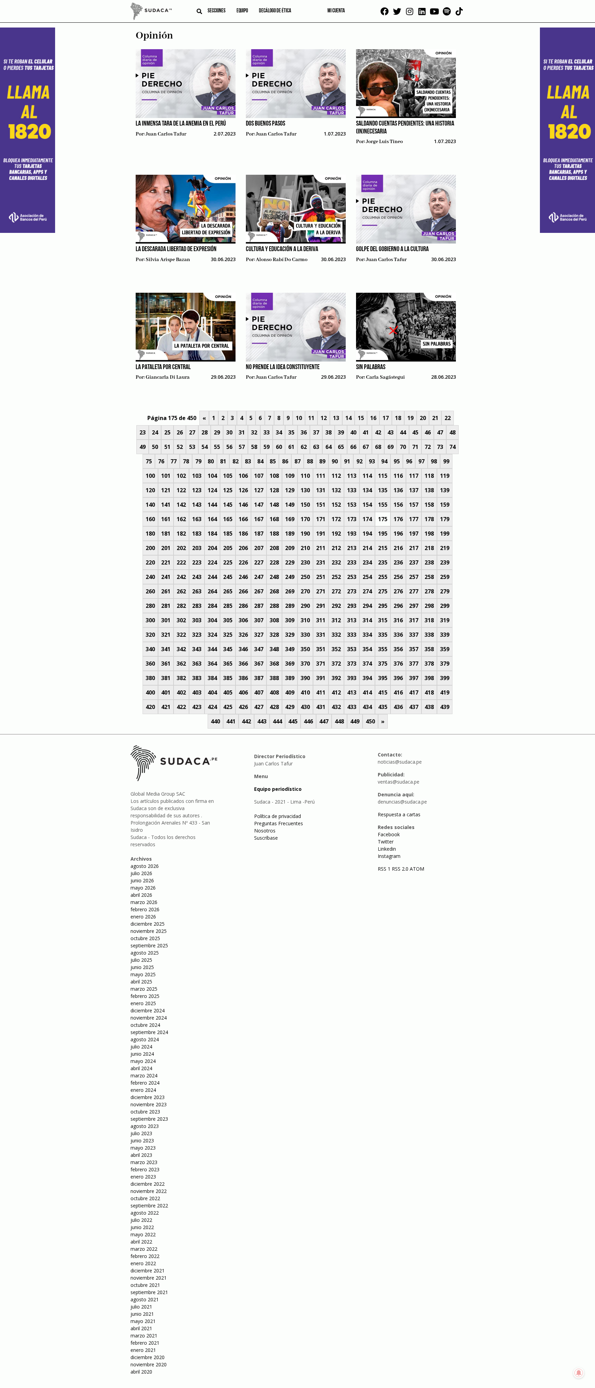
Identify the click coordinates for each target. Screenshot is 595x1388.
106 (243, 476)
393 (351, 678)
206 (243, 548)
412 (336, 692)
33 (266, 432)
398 (429, 678)
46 (428, 432)
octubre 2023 (145, 1111)
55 (217, 447)
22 (448, 418)
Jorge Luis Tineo (384, 142)
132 (336, 490)
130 (305, 490)
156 (398, 504)
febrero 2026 (145, 909)
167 (258, 519)
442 (246, 721)
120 (150, 490)
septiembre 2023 (149, 1119)
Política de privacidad (277, 816)
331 (320, 634)
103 (196, 476)
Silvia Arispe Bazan (168, 260)
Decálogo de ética (275, 11)
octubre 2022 (145, 1198)
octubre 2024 (145, 1025)
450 (370, 721)
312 (336, 620)
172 (336, 519)
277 (413, 591)
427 (258, 707)
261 (165, 591)
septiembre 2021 (149, 1292)
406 (243, 692)
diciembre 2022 (148, 1184)
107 (258, 476)
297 (413, 606)
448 (339, 721)
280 (150, 606)
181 (165, 533)
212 (336, 548)
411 (320, 692)
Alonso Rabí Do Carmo (281, 260)
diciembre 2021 (148, 1270)
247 (258, 577)
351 (320, 649)
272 (336, 591)
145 (227, 504)
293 (351, 606)
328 (274, 634)
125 (227, 490)
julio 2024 (141, 1046)
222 (181, 562)
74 (452, 447)
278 (429, 591)
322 (181, 634)
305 (227, 620)
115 (382, 476)
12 (324, 418)
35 (291, 432)
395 (382, 678)
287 (258, 606)
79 (198, 461)
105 (227, 476)
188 (274, 533)
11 (311, 418)
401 (165, 692)
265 (227, 591)
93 (372, 461)
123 (196, 490)
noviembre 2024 (149, 1017)
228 (274, 562)
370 (305, 663)
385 (227, 678)
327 (258, 634)
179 (444, 519)
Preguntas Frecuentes (278, 823)
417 (413, 692)
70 (403, 447)
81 (223, 461)
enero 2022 (143, 1263)
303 (196, 620)
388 (274, 678)
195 (382, 533)
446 (308, 721)
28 (204, 432)
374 (367, 663)
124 (212, 490)
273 (351, 591)
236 (398, 562)
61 (291, 447)
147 (258, 504)
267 (258, 591)
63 (316, 447)
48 (452, 432)
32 (254, 432)
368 (274, 663)
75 (149, 461)
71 (415, 447)
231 (320, 562)
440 (215, 721)
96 (409, 461)
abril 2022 (141, 1241)
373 (351, 663)
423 (196, 707)
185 (227, 533)
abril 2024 (141, 1068)
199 (444, 533)
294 (367, 606)
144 (212, 504)
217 (413, 548)
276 (398, 591)
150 (305, 504)
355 (382, 649)
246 (243, 577)
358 (429, 649)
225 (227, 562)
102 (181, 476)
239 (444, 562)
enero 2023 (143, 1176)
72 (428, 447)
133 (351, 490)
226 (243, 562)
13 (336, 418)
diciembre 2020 (148, 1357)
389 (289, 678)
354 (367, 649)
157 (413, 504)
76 (161, 461)
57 (242, 447)
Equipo (242, 11)
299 (444, 606)
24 (155, 432)
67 (366, 447)
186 (243, 533)
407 (258, 692)
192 (336, 533)
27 (192, 432)
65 (341, 447)
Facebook (389, 834)
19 (410, 418)
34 (279, 432)
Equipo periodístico (278, 789)
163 (196, 519)
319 (444, 620)
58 (254, 447)
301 (165, 620)
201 (165, 548)
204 (212, 548)
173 (351, 519)
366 (243, 663)
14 (348, 418)
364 (212, 663)
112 (336, 476)
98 (434, 461)
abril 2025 (141, 981)
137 (413, 490)
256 (398, 577)
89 (322, 461)
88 (310, 461)
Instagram (389, 856)
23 (142, 432)
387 (258, 678)
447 (323, 721)
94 (384, 461)
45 (415, 432)
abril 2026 (141, 895)
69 (390, 447)
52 (180, 447)
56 (229, 447)
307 (258, 620)
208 (274, 548)
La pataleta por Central (163, 367)
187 (258, 533)
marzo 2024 (144, 1075)
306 (243, 620)
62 (304, 447)
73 (440, 447)
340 (150, 649)
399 (444, 678)
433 (351, 707)
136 (398, 490)
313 (351, 620)
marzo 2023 (144, 1162)
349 (289, 649)
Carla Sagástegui (385, 377)
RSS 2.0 (400, 868)
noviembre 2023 (149, 1104)
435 (382, 707)
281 (165, 606)
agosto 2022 (145, 1212)
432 (336, 707)
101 (165, 476)
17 (386, 418)
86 (285, 461)
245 (227, 577)
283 (196, 606)
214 (367, 548)
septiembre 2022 (149, 1205)
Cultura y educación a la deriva (282, 249)
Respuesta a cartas (399, 814)
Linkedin (387, 849)
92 (359, 461)
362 (181, 663)
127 (258, 490)
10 (299, 418)
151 (320, 504)
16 (373, 418)
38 (328, 432)
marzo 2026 (144, 902)
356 (398, 649)
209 (289, 548)
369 (289, 663)
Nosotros (264, 830)
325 (227, 634)
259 (444, 577)
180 (150, 533)
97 (421, 461)
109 (289, 476)
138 (429, 490)
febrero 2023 (145, 1169)
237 (413, 562)
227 (258, 562)
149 (289, 504)
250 (305, 577)
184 (212, 533)
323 (196, 634)
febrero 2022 (145, 1256)
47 (440, 432)
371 (320, 663)
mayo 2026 (143, 887)
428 (274, 707)
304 (212, 620)
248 (274, 577)
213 (351, 548)
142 (181, 504)
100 (150, 476)
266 (243, 591)
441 (231, 721)
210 (305, 548)
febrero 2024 (145, 1082)
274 (367, 591)
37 (316, 432)
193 (351, 533)
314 (367, 620)
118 (429, 476)
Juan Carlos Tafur (166, 134)
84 (260, 461)
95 (397, 461)
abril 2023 (141, 1155)
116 (398, 476)
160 (150, 519)
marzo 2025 (144, 989)
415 (382, 692)
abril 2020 (141, 1371)
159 (444, 504)
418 (429, 692)
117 (413, 476)
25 (167, 432)
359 (444, 649)
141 (165, 504)
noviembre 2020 (149, 1364)
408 (274, 692)
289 (289, 606)
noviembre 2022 (149, 1191)
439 (444, 707)
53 (192, 447)
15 (361, 418)
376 (398, 663)
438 (429, 707)
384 (212, 678)
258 (429, 577)
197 (413, 533)
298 (429, 606)
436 (398, 707)
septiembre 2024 (149, 1032)
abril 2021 (141, 1328)
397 (413, 678)
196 (398, 533)
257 (413, 577)
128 (274, 490)
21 (435, 418)
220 (150, 562)
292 (336, 606)
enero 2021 (143, 1350)
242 (181, 577)
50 (155, 447)
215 (382, 548)
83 (248, 461)
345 (227, 649)
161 (165, 519)
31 (242, 432)
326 (243, 634)
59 (266, 447)
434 (367, 707)
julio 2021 (141, 1306)
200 (150, 548)
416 (398, 692)
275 (382, 591)
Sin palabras (370, 367)
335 (382, 634)
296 (398, 606)
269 (289, 591)
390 (305, 678)
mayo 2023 (143, 1147)
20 (423, 418)
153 (351, 504)
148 (274, 504)
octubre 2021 (145, 1285)
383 (196, 678)
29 (217, 432)
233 (351, 562)
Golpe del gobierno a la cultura (392, 249)
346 (243, 649)
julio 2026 (141, 873)
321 (165, 634)
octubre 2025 (145, 938)
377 (413, 663)
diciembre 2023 (148, 1097)
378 (429, 663)
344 (212, 649)
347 (258, 649)
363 (196, 663)
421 (165, 707)
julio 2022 (141, 1220)
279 (444, 591)
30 (229, 432)
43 (390, 432)
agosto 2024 (145, 1039)
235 (382, 562)
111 (320, 476)
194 (367, 533)
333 (351, 634)
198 (429, 533)
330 (305, 634)
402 (181, 692)
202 (181, 548)
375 (382, 663)
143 (196, 504)
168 (274, 519)
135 (382, 490)
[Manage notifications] (578, 1372)
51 (167, 447)
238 (429, 562)
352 (336, 649)
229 (289, 562)
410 (305, 692)
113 (351, 476)
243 (196, 577)
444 (277, 721)
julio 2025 (141, 960)
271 (320, 591)
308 (274, 620)
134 (367, 490)
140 (150, 504)
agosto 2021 (145, 1299)
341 (165, 649)
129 (289, 490)
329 (289, 634)
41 (366, 432)
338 (429, 634)
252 (336, 577)
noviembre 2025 (149, 931)
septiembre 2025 (149, 945)
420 (150, 707)
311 (320, 620)
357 (413, 649)
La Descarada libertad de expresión (176, 249)
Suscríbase (266, 838)
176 (398, 519)
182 (181, 533)
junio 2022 (142, 1227)
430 (305, 707)
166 (243, 519)
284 (212, 606)
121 (165, 490)
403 (196, 692)
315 (382, 620)
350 (305, 649)
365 (227, 663)
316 (398, 620)
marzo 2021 (144, 1335)
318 (429, 620)
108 (274, 476)
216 (398, 548)
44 (403, 432)
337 (413, 634)
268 (274, 591)
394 (367, 678)
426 (243, 707)
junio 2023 (142, 1140)
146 (243, 504)
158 (429, 504)
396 (398, 678)
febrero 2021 (145, 1342)
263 (196, 591)
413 (351, 692)
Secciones (217, 11)
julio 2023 (141, 1133)
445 (293, 721)
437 (413, 707)
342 (181, 649)
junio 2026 (142, 880)
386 (243, 678)
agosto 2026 (145, 866)
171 (320, 519)
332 (336, 634)
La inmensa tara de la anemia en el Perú (181, 123)
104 (212, 476)
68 (378, 447)
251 (320, 577)
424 (212, 707)
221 (165, 562)
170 (305, 519)
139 (444, 490)
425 (227, 707)
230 (305, 562)
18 (398, 418)
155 (382, 504)
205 (227, 548)
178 (429, 519)
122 (181, 490)
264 (212, 591)
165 (227, 519)
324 (212, 634)
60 (279, 447)
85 (273, 461)
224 (212, 562)
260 (150, 591)
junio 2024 (142, 1054)
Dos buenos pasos (265, 123)
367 (258, 663)
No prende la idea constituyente (283, 367)
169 (289, 519)
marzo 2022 (144, 1249)
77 (173, 461)
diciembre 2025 (148, 924)
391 (320, 678)
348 (274, 649)
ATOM (417, 868)
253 (351, 577)
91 (347, 461)
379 (444, 663)
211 (320, 548)
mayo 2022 (143, 1234)
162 (181, 519)
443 (262, 721)
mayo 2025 (143, 974)
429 (289, 707)
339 (444, 634)
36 (304, 432)
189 (289, 533)
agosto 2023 (145, 1126)
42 (378, 432)
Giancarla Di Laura (168, 377)
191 (320, 533)
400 (150, 692)
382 (181, 678)
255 (382, 577)
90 (335, 461)
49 (142, 447)
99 (446, 461)
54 (204, 447)
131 (320, 490)
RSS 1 (385, 868)
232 (336, 562)
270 (305, 591)
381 (165, 678)
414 (367, 692)
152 (336, 504)
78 (186, 461)
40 (353, 432)
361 (165, 663)
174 (367, 519)
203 (196, 548)
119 (444, 476)
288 (274, 606)
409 (289, 692)
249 (289, 577)
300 (150, 620)
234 (367, 562)
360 (150, 663)
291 (320, 606)
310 (305, 620)
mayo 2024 (143, 1061)
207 (258, 548)
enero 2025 (143, 1003)
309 (289, 620)
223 (196, 562)
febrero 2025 (145, 996)
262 (181, 591)
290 (305, 606)
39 (341, 432)
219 (444, 548)
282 (181, 606)
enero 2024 (143, 1090)
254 (367, 577)
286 (243, 606)
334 (367, 634)
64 (328, 447)
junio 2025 (142, 967)
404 (212, 692)
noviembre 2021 (149, 1277)
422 (181, 707)
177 (413, 519)
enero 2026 (143, 916)
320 (150, 634)
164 (212, 519)
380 (150, 678)
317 (413, 620)
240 (150, 577)
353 (351, 649)
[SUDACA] (151, 12)
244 (212, 577)
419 (444, 692)
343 (196, 649)
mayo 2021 (143, 1321)
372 (336, 663)
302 (181, 620)
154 (367, 504)
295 (382, 606)
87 (297, 461)
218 (429, 548)
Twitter (386, 841)
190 (305, 533)
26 (180, 432)
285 (227, 606)
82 (235, 461)
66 (353, 447)
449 (354, 721)
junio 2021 (142, 1314)
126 (243, 490)
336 (398, 634)
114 (367, 476)
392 (336, 678)
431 (320, 707)
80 (211, 461)
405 (227, 692)
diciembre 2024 (148, 1010)
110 (305, 476)
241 (165, 577)
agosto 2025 (145, 952)
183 (196, 533)
